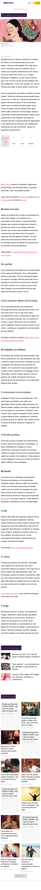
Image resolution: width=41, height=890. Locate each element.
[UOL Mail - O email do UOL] (29, 3)
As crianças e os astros (9, 593)
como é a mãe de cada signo (22, 548)
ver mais (19, 876)
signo (25, 75)
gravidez (6, 499)
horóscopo (24, 197)
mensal (23, 200)
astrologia (7, 184)
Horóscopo (20, 9)
